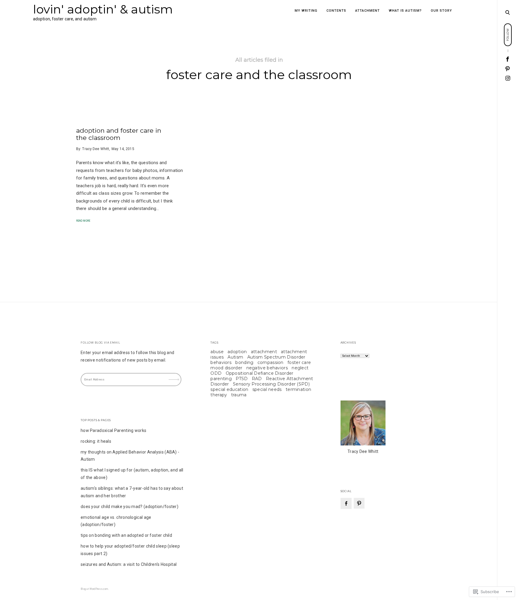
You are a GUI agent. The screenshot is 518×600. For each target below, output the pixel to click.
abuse (217, 351)
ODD (216, 373)
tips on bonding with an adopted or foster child (126, 535)
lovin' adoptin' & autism (103, 9)
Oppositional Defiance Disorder (259, 373)
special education (229, 389)
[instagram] (508, 78)
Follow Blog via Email (100, 342)
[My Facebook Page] (508, 59)
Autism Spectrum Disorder (276, 357)
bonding (244, 362)
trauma (239, 395)
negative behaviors (267, 368)
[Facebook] (346, 503)
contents (336, 11)
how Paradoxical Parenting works (113, 430)
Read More (83, 220)
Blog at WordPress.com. (95, 588)
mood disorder (226, 368)
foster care (299, 362)
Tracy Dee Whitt (95, 149)
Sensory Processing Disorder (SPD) (271, 384)
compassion (271, 362)
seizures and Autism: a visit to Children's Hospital (129, 564)
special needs (267, 389)
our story (441, 11)
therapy (218, 395)
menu (508, 12)
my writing (306, 11)
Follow (174, 376)
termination (298, 389)
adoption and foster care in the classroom (118, 134)
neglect (300, 368)
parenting (221, 378)
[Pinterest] (508, 69)
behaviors (220, 362)
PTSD (242, 378)
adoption (237, 351)
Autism (235, 357)
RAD (257, 378)
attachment (367, 11)
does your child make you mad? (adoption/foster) (129, 506)
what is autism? (405, 11)
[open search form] (507, 12)
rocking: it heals (96, 441)
